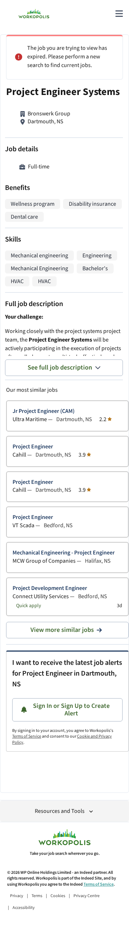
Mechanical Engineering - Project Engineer (64, 553)
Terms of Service (26, 736)
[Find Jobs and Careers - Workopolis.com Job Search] (34, 13)
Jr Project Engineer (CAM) (44, 411)
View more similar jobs (62, 630)
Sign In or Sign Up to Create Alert (71, 710)
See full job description (60, 367)
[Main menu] (119, 13)
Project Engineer (33, 447)
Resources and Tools (60, 811)
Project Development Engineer (50, 588)
